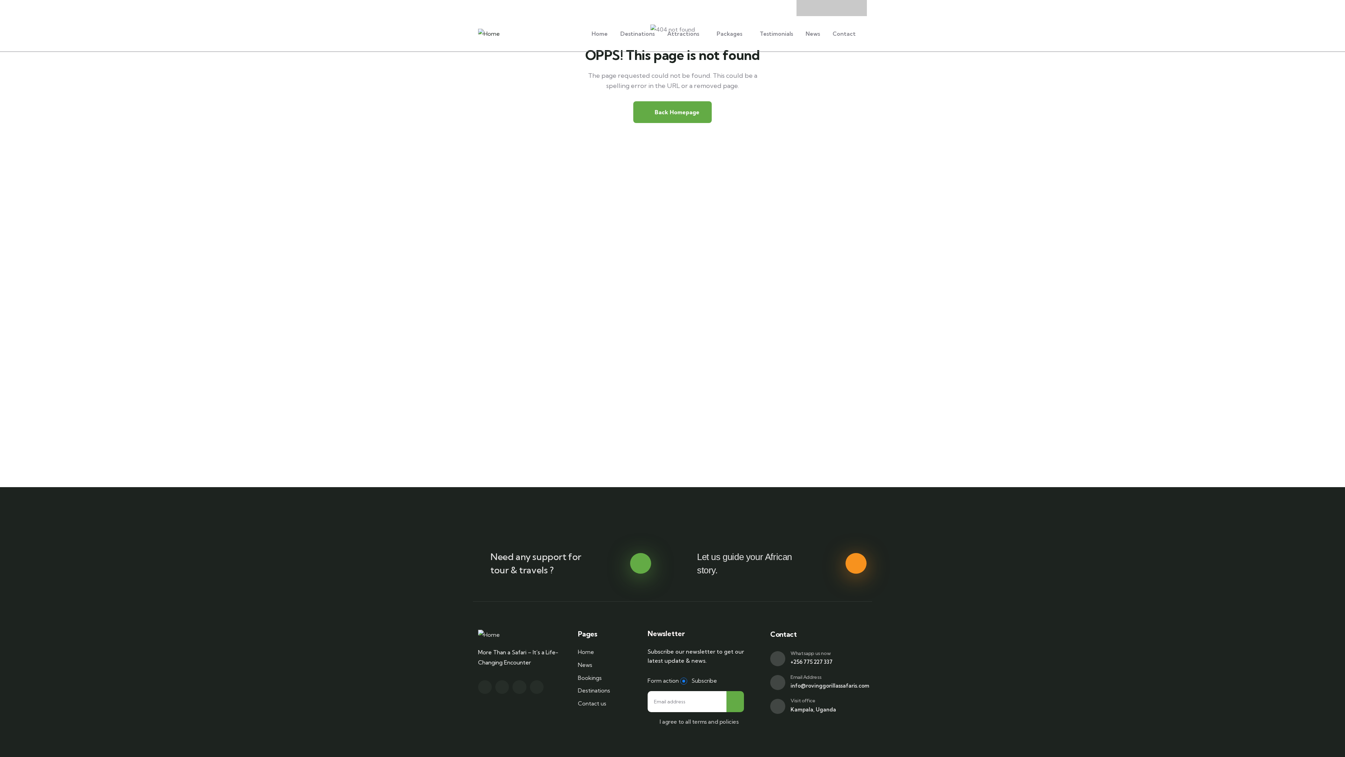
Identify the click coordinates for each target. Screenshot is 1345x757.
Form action (663, 680)
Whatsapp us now (810, 653)
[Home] (489, 34)
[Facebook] (502, 687)
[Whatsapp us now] (777, 658)
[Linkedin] (537, 687)
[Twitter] (485, 687)
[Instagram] (519, 687)
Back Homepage (676, 112)
